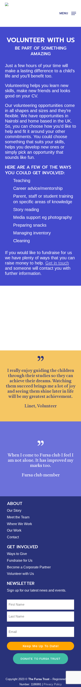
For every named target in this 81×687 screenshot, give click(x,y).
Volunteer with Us (20, 574)
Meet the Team (18, 517)
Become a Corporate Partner (29, 567)
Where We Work (19, 524)
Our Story (14, 510)
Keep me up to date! (40, 646)
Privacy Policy (53, 684)
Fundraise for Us (19, 560)
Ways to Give (17, 554)
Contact (13, 537)
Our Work (14, 530)
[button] (67, 13)
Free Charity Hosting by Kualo (38, 673)
